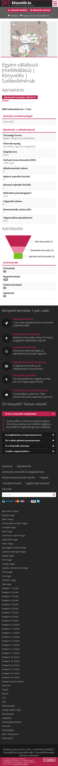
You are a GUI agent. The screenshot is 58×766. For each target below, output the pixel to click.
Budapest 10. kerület (11, 624)
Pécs (4, 697)
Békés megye (7, 519)
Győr (4, 701)
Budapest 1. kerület (10, 588)
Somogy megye (8, 564)
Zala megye (6, 584)
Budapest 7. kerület (10, 612)
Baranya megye (8, 515)
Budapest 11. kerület (11, 628)
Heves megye (7, 543)
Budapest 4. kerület (10, 600)
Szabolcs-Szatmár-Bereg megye (15, 568)
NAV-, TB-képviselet (10, 734)
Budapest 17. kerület (11, 653)
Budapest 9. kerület (10, 620)
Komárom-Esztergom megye (14, 551)
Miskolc (5, 693)
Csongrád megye (9, 527)
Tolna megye (7, 572)
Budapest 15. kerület (11, 645)
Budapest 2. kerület (10, 592)
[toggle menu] (55, 3)
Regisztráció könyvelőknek (36, 15)
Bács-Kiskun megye (10, 511)
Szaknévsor (7, 466)
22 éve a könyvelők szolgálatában (21, 414)
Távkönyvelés (7, 738)
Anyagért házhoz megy (11, 710)
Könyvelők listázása (42, 10)
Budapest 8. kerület (10, 616)
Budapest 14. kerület (11, 641)
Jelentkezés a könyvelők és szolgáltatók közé (23, 471)
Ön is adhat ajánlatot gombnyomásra (22, 440)
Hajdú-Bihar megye (10, 539)
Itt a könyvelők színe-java (17, 446)
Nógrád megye (8, 555)
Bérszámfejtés (8, 714)
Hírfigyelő (43, 477)
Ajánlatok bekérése (18, 10)
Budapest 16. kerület (11, 649)
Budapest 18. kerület (11, 657)
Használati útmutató (11, 483)
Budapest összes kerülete (13, 681)
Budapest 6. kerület (10, 608)
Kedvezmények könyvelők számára (18, 477)
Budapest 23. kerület (11, 677)
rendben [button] (50, 759)
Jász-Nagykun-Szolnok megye (14, 547)
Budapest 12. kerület (11, 633)
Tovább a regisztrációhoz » (17, 451)
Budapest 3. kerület (10, 596)
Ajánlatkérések (24, 466)
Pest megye (7, 560)
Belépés (15, 15)
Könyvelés (6, 726)
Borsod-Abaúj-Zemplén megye (15, 523)
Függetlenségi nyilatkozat (37, 483)
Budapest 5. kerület (10, 604)
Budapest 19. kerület (11, 661)
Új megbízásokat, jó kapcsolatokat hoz (23, 435)
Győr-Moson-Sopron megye (13, 535)
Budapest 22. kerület (11, 673)
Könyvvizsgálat (8, 730)
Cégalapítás (7, 718)
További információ (20, 764)
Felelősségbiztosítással (11, 722)
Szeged (5, 689)
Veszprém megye (9, 580)
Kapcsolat (6, 488)
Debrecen (6, 685)
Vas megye (6, 576)
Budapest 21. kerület (11, 669)
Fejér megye (7, 531)
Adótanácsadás (8, 705)
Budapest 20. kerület (11, 665)
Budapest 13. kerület (11, 637)
